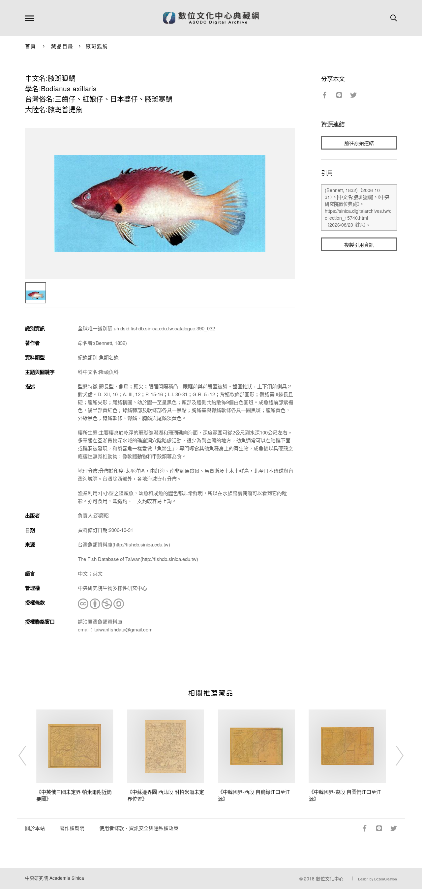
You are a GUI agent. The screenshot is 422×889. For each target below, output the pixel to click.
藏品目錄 (62, 45)
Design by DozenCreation (377, 879)
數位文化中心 (330, 878)
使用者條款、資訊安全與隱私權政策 (138, 827)
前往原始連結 (359, 142)
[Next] (393, 755)
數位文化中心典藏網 (211, 18)
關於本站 (35, 827)
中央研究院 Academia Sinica (54, 878)
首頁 (31, 45)
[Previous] (28, 755)
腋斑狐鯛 (97, 45)
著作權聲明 (72, 827)
